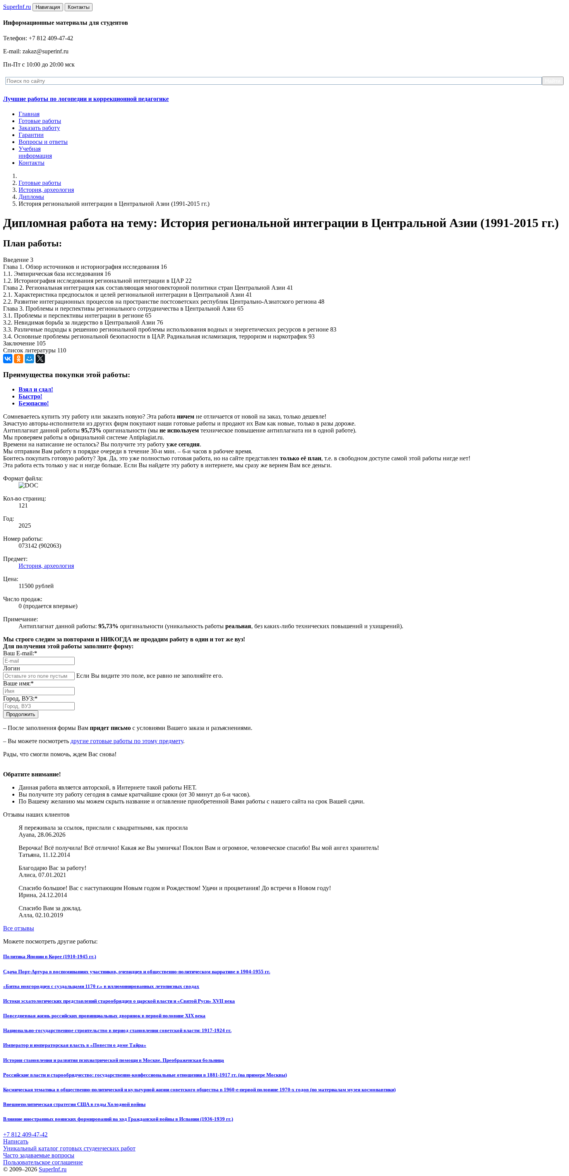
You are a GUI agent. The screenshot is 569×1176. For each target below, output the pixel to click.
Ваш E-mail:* (20, 653)
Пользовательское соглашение (43, 1162)
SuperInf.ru (53, 1169)
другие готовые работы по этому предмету (126, 741)
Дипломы (31, 196)
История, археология (46, 189)
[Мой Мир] (29, 358)
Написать (15, 1141)
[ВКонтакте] (7, 358)
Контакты (32, 162)
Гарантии (31, 135)
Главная (29, 114)
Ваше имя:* (18, 683)
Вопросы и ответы (43, 141)
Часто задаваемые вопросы (38, 1155)
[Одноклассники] (18, 358)
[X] (40, 358)
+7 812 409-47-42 (25, 1134)
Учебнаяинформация (35, 152)
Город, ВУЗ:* (20, 698)
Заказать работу (39, 128)
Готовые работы (40, 121)
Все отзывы (18, 928)
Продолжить (20, 714)
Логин (11, 668)
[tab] (36, 389)
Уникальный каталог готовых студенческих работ (69, 1148)
